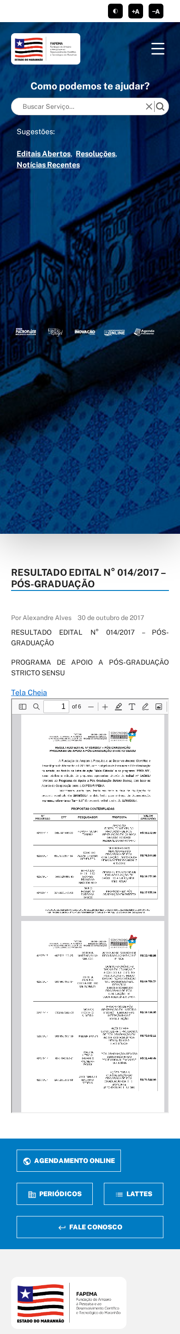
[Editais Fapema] (114, 332)
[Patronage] (26, 332)
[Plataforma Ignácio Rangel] (55, 332)
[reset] (149, 106)
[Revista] (85, 332)
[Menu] (158, 49)
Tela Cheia (29, 692)
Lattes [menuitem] (138, 1194)
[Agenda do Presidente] (144, 332)
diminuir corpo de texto (156, 11)
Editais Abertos (44, 153)
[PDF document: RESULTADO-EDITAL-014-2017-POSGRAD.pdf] (90, 905)
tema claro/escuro (115, 11)
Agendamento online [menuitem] (74, 1160)
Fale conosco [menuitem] (95, 1227)
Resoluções (95, 153)
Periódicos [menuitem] (60, 1194)
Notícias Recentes (48, 164)
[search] (160, 106)
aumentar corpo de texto (135, 11)
